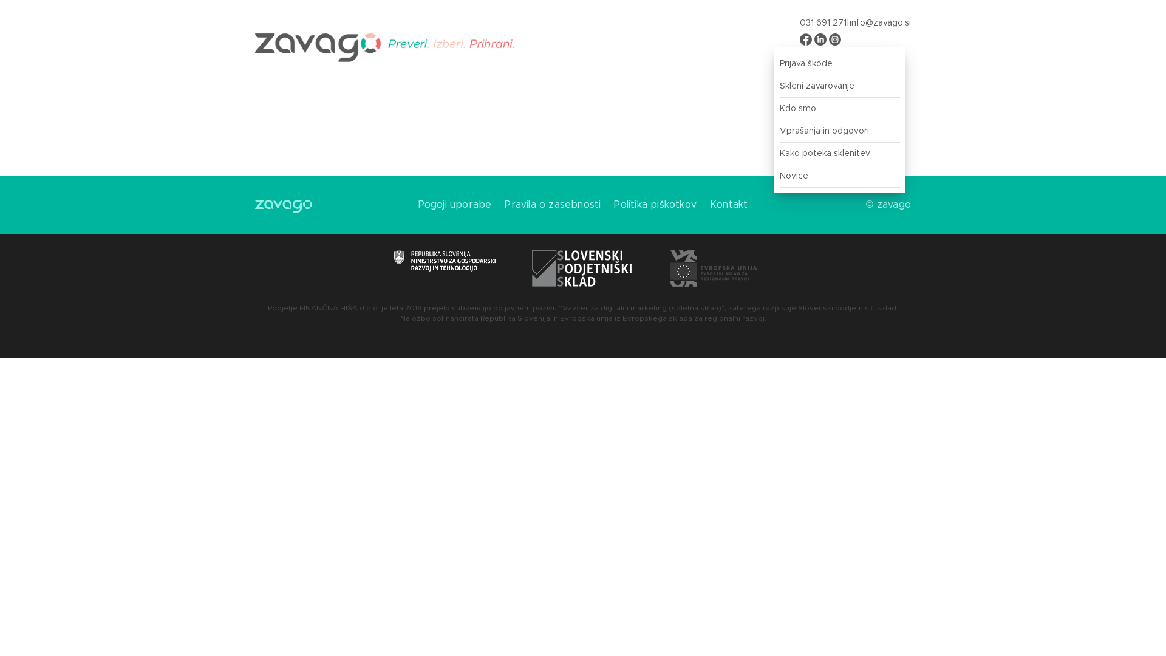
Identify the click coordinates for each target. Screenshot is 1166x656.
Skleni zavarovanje (817, 86)
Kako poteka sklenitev (825, 153)
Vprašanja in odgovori (824, 131)
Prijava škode (806, 64)
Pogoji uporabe (455, 205)
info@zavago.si (880, 23)
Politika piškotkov (655, 205)
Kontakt (729, 205)
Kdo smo (798, 108)
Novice (794, 176)
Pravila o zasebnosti (553, 205)
